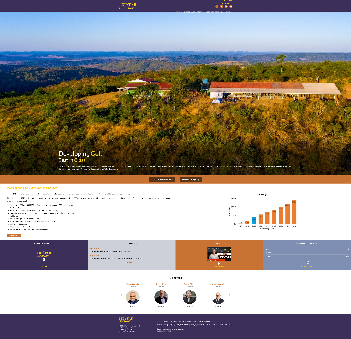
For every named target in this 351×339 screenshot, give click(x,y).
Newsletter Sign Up (190, 179)
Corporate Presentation (162, 179)
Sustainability (196, 12)
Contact (229, 12)
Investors (215, 12)
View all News (131, 262)
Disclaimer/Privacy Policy (164, 331)
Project (207, 12)
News (222, 12)
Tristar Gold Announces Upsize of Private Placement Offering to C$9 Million (116, 258)
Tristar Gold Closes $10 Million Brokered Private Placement (110, 251)
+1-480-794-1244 (129, 332)
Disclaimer (207, 321)
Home (178, 12)
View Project (14, 235)
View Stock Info (307, 266)
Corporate (186, 12)
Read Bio (133, 306)
